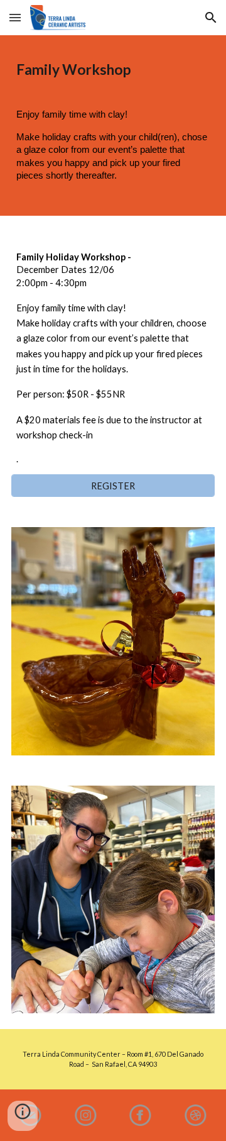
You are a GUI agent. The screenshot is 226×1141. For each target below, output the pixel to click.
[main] (113, 69)
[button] (15, 17)
